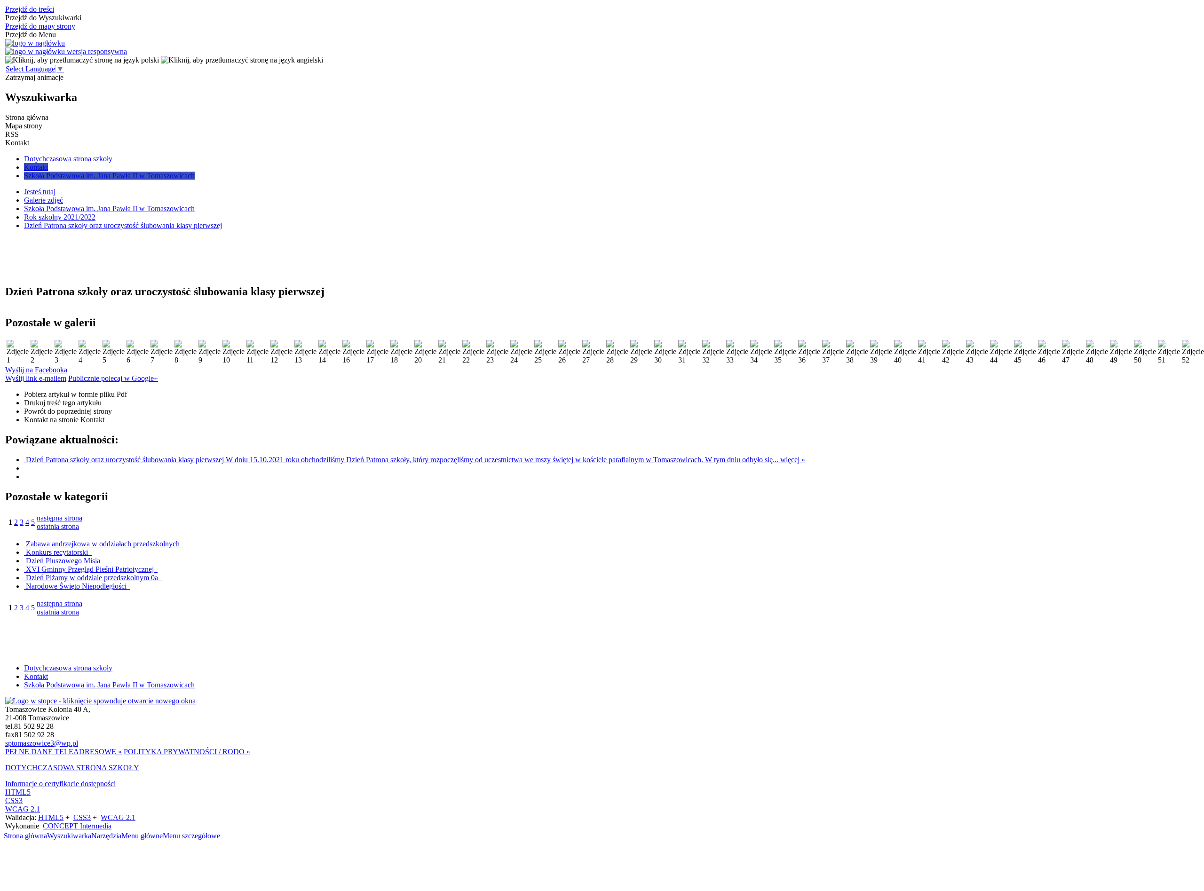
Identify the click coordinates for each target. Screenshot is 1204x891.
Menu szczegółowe (191, 836)
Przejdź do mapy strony (40, 26)
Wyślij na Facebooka (36, 370)
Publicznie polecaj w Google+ (113, 378)
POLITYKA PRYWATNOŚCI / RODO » (187, 752)
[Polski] (82, 60)
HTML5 (18, 792)
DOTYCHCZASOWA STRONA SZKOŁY (72, 768)
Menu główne (142, 836)
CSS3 (14, 800)
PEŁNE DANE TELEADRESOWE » (63, 752)
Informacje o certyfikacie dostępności (60, 784)
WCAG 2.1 (22, 809)
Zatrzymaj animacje (34, 77)
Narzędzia (106, 836)
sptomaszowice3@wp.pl (41, 743)
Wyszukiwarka (69, 836)
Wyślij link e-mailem (35, 378)
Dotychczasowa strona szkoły (68, 668)
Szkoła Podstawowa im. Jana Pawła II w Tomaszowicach (109, 685)
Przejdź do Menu (30, 35)
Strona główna (25, 836)
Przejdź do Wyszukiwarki (43, 18)
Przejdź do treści (29, 9)
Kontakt (36, 676)
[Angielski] (242, 60)
